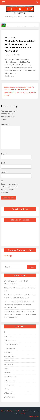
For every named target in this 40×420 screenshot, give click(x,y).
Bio (5, 332)
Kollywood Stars (9, 360)
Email (3, 163)
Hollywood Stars (9, 356)
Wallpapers (8, 393)
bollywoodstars (9, 348)
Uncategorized (9, 385)
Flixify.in (20, 13)
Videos (6, 389)
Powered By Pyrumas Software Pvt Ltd (14, 411)
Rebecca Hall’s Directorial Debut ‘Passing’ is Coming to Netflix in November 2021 (19, 88)
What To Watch (10, 37)
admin (7, 55)
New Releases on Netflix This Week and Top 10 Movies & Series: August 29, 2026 (19, 296)
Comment (5, 124)
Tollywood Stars (9, 381)
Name (4, 154)
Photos (6, 368)
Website (4, 172)
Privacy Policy (34, 416)
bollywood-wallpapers (11, 344)
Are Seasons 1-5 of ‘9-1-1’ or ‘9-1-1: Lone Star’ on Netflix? (20, 94)
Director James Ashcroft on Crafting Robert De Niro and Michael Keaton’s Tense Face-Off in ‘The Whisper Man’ (20, 314)
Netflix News (9, 76)
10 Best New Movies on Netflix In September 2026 (20, 289)
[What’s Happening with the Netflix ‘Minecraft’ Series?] (3, 25)
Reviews (7, 373)
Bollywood (7, 336)
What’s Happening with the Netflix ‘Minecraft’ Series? (16, 282)
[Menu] (3, 2)
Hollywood (7, 352)
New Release (8, 364)
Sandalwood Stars (10, 377)
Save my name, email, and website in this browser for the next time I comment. (10, 188)
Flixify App (8, 256)
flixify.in (22, 413)
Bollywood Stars (9, 340)
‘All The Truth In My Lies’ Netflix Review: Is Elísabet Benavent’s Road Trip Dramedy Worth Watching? (19, 304)
